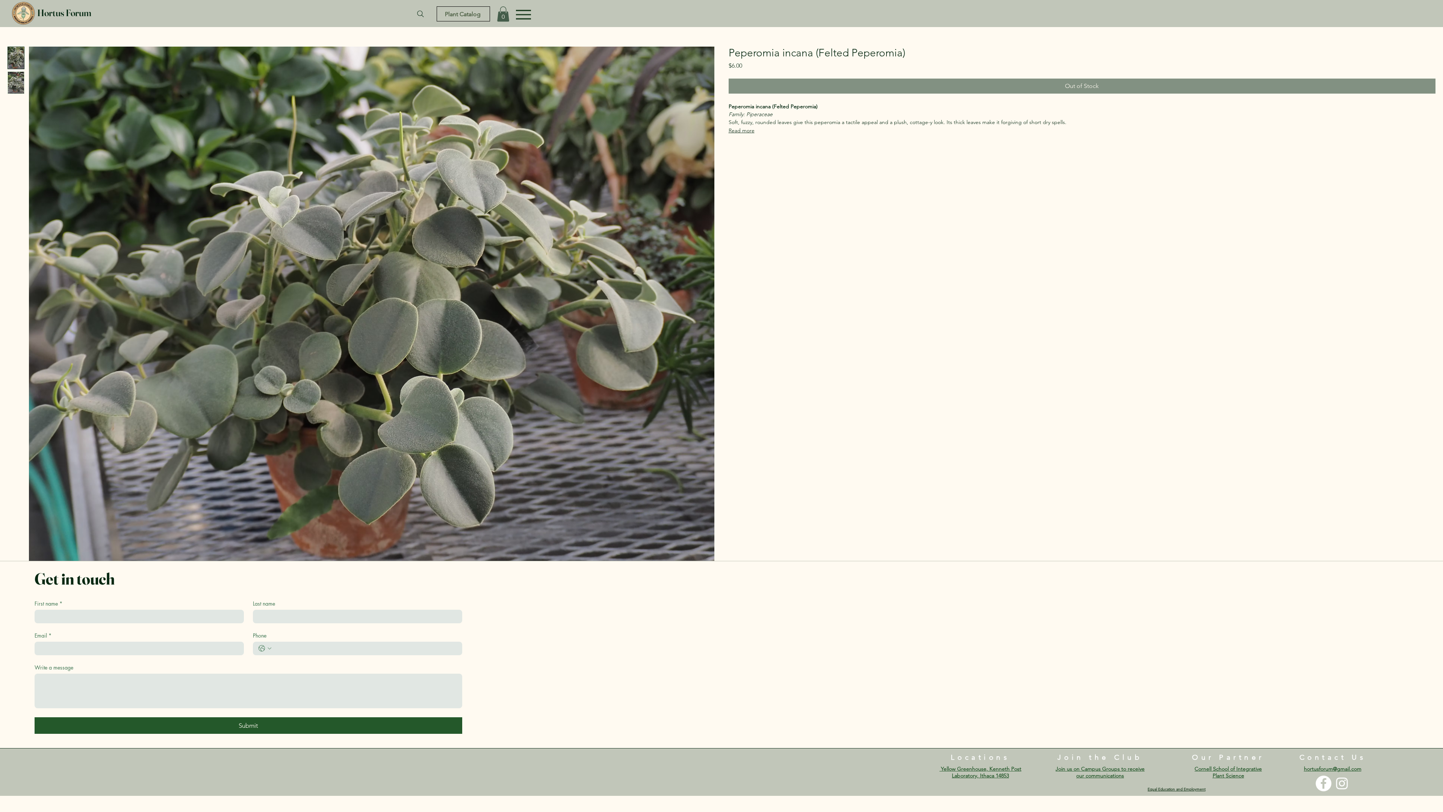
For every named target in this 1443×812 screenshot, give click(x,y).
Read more (742, 130)
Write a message (54, 667)
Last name (264, 603)
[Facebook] (1323, 783)
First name (48, 603)
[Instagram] (1342, 783)
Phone (259, 635)
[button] (503, 14)
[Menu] (523, 15)
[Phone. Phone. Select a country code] (264, 648)
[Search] (420, 14)
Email (43, 635)
